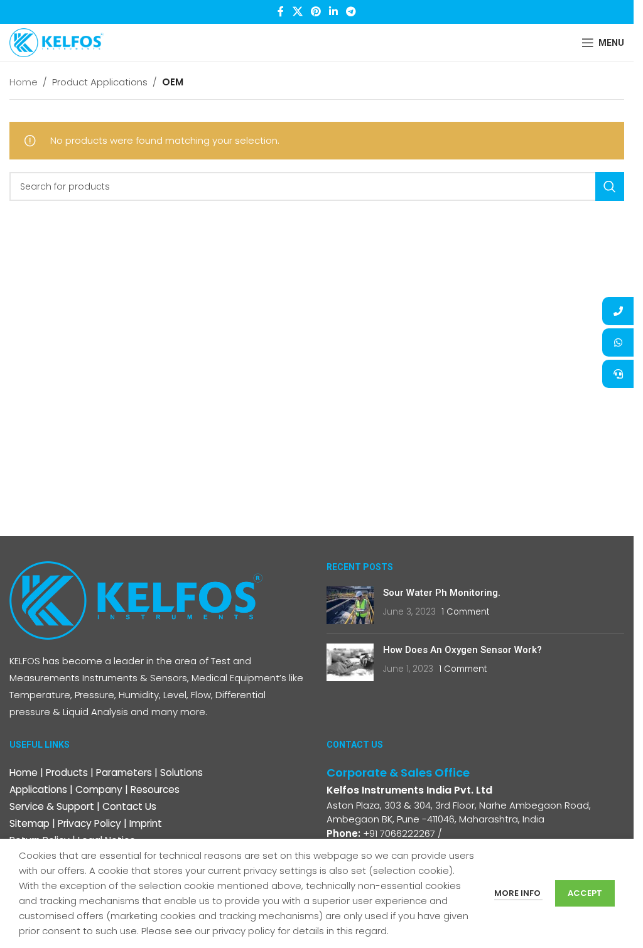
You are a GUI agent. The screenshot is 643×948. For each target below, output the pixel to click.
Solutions (181, 772)
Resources (155, 789)
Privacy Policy (89, 823)
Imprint (145, 823)
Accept (585, 893)
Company (98, 789)
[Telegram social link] (351, 11)
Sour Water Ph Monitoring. (441, 592)
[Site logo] (56, 41)
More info (518, 893)
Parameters (124, 772)
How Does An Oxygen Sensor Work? (462, 649)
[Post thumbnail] (350, 605)
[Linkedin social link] (333, 11)
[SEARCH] (609, 186)
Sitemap (29, 823)
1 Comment (465, 612)
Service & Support (51, 806)
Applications (38, 789)
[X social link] (297, 11)
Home (23, 82)
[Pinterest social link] (315, 11)
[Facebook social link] (280, 11)
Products (67, 772)
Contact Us (129, 806)
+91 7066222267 (399, 833)
